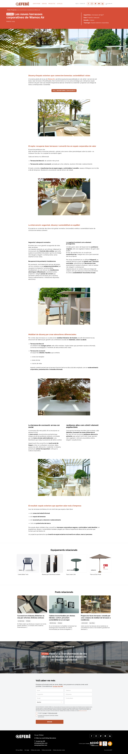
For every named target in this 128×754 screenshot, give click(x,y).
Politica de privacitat (83, 710)
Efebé (9, 9)
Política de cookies (35, 750)
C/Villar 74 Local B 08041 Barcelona (45, 738)
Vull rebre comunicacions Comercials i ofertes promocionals (48, 716)
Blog (77, 3)
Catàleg (59, 3)
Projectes (51, 3)
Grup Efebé (36, 3)
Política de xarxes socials (59, 750)
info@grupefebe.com (40, 743)
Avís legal (44, 713)
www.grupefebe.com (40, 745)
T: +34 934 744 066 (39, 741)
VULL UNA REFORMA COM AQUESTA (64, 90)
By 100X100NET (108, 750)
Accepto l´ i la (47, 713)
